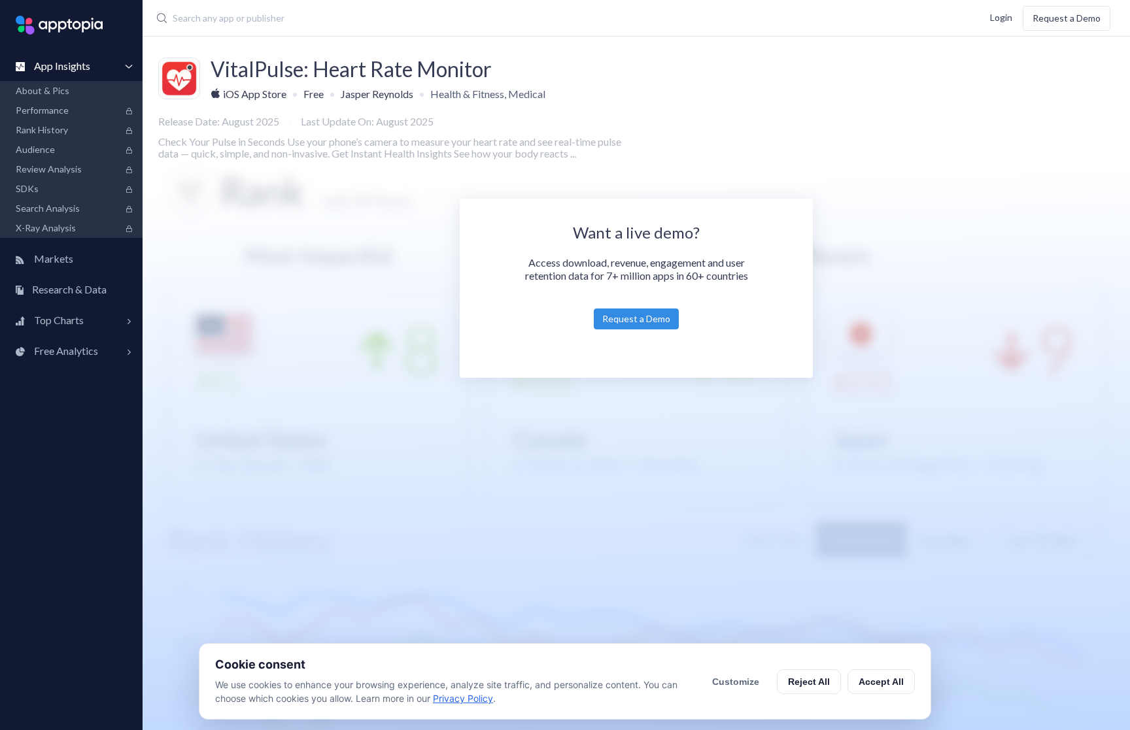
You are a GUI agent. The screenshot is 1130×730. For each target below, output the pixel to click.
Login (1001, 16)
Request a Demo (1067, 18)
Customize (735, 681)
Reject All (809, 681)
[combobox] (464, 18)
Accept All (881, 681)
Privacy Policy (463, 698)
